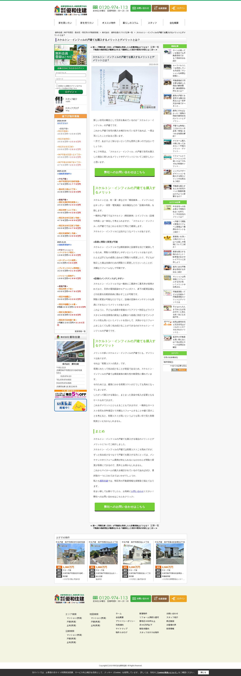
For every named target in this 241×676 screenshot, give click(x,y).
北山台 (111, 573)
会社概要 (174, 22)
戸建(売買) (71, 621)
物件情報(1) (168, 362)
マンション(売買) (74, 618)
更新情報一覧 (80, 331)
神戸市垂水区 (172, 573)
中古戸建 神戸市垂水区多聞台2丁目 (170, 542)
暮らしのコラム (130, 22)
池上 (144, 573)
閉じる (203, 672)
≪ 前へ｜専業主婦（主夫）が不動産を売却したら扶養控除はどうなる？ (119, 47)
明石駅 (65, 576)
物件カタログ (121, 632)
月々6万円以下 (145, 624)
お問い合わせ (137, 491)
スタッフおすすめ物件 (149, 632)
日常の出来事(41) (171, 357)
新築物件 (143, 613)
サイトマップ (121, 628)
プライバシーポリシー (125, 621)
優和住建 (104, 481)
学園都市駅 (166, 576)
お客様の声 (171, 624)
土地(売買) (71, 625)
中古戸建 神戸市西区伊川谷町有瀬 (70, 542)
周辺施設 (170, 621)
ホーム (119, 613)
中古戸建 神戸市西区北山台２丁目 (103, 542)
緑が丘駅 (99, 576)
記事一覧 (155, 47)
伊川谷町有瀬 (81, 573)
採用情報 (170, 628)
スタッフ (152, 22)
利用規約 (120, 624)
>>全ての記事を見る (178, 366)
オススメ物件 (108, 22)
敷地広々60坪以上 (147, 621)
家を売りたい (87, 22)
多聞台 (179, 573)
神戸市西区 (72, 573)
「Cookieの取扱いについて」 (167, 672)
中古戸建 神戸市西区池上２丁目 (135, 542)
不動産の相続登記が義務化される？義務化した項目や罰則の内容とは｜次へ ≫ (125, 50)
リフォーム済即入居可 (149, 617)
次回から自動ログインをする (70, 86)
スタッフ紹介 (172, 617)
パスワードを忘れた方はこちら (66, 88)
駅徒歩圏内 (144, 628)
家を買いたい (65, 22)
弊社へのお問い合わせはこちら (124, 172)
